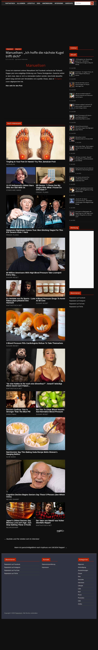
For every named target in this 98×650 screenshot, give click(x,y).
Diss (38, 3)
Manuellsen (35, 65)
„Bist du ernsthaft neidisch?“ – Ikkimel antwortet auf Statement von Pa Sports (83, 95)
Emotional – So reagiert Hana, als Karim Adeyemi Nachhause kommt (84, 73)
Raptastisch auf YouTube (77, 303)
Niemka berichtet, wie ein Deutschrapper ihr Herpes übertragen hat (82, 84)
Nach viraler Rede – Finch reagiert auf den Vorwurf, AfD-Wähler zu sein (84, 148)
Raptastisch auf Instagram (77, 300)
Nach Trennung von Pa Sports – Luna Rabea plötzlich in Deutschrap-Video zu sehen (83, 117)
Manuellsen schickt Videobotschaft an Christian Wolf (84, 138)
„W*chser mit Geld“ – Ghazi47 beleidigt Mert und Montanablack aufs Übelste (84, 158)
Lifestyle (31, 3)
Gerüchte (69, 3)
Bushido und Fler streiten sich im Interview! (21, 539)
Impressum (45, 567)
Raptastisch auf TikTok (76, 306)
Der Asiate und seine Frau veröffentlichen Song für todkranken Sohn (82, 178)
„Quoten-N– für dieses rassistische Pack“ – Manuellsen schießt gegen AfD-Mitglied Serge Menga (84, 201)
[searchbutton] (92, 3)
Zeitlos (80, 604)
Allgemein (21, 3)
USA (79, 601)
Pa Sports (58, 79)
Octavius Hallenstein (22, 59)
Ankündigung (47, 3)
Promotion (81, 598)
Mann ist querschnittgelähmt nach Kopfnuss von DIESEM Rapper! (40, 547)
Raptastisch (10, 3)
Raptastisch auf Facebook (77, 298)
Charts (80, 573)
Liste (79, 588)
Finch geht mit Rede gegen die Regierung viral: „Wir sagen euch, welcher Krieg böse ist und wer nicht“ (84, 214)
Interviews (59, 3)
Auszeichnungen (83, 570)
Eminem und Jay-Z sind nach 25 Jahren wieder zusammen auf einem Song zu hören (83, 106)
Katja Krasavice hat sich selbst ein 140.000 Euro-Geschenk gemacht (84, 169)
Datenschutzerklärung (48, 564)
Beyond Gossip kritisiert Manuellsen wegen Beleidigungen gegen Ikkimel (84, 127)
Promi (80, 595)
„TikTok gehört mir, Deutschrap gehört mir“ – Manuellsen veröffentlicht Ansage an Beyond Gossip (84, 61)
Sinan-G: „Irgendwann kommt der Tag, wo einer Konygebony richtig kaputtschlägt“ (84, 189)
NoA (79, 591)
